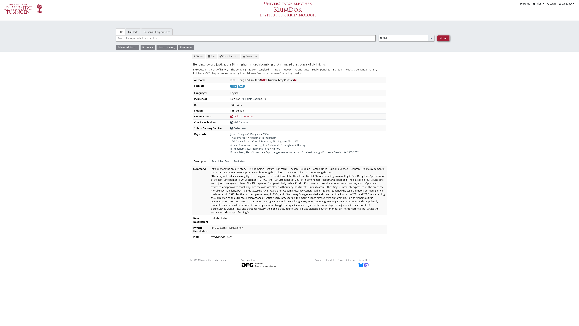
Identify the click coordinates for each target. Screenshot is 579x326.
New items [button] (186, 47)
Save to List (251, 56)
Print (212, 56)
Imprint (330, 260)
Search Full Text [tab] (220, 161)
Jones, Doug (237, 134)
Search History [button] (166, 47)
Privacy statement (346, 260)
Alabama (255, 137)
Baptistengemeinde (277, 152)
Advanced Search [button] (127, 47)
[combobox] (246, 38)
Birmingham (269, 137)
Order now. (239, 128)
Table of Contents (243, 116)
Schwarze (257, 152)
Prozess (326, 152)
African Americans (240, 145)
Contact (319, 260)
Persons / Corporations (157, 32)
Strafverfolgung (311, 152)
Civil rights (259, 145)
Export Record (229, 56)
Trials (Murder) (238, 137)
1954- (266, 134)
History (301, 145)
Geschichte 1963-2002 (346, 152)
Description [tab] (200, 161)
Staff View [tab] (239, 161)
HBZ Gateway (240, 122)
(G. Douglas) (253, 134)
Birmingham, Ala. (240, 152)
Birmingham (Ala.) (240, 148)
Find (444, 38)
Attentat (295, 152)
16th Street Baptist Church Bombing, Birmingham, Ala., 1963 (264, 141)
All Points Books (251, 99)
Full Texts (133, 32)
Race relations (261, 148)
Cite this (199, 56)
